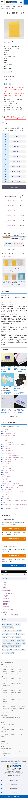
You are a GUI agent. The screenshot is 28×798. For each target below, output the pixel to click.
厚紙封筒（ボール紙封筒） (9, 435)
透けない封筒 (5, 496)
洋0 (4, 751)
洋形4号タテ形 (22, 683)
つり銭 (21, 392)
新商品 (10, 71)
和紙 (23, 640)
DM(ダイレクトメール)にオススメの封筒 (12, 485)
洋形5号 (13, 696)
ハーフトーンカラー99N (8, 630)
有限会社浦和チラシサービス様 (9, 334)
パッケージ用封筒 (6, 461)
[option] (14, 29)
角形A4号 (13, 669)
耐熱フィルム (17, 650)
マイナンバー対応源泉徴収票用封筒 (11, 455)
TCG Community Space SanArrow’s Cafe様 (19, 388)
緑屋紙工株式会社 (16, 775)
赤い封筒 (18, 646)
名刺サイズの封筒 (6, 468)
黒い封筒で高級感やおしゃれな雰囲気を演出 (13, 444)
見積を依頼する (14, 555)
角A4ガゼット (6, 719)
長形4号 (5, 680)
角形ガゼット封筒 (6, 489)
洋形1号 (13, 690)
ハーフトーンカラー (7, 627)
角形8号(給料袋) (15, 673)
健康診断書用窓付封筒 (8, 453)
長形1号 (5, 678)
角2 (9, 368)
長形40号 (5, 683)
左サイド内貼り (18, 371)
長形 (4, 585)
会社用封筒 (5, 429)
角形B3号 (21, 729)
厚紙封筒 (6, 606)
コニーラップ (17, 624)
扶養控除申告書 (6, 712)
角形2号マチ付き (15, 717)
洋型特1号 (21, 690)
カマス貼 (4, 634)
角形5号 (13, 671)
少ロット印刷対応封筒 (6, 748)
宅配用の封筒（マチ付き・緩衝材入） (12, 483)
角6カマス (21, 699)
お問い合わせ (14, 565)
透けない (4, 650)
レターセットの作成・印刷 (9, 459)
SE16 (12, 738)
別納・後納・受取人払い (8, 433)
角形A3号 (13, 729)
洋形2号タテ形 (14, 683)
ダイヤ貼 (19, 630)
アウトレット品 (12, 634)
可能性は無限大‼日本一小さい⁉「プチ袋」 (13, 492)
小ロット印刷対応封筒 (10, 615)
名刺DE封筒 (14, 734)
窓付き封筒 (5, 446)
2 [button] (15, 42)
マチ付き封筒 (5, 463)
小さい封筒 (7, 601)
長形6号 (13, 680)
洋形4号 (5, 696)
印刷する (7, 123)
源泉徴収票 (21, 708)
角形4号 (5, 671)
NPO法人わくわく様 (6, 326)
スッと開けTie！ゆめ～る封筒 (10, 487)
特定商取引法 (14, 784)
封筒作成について (14, 538)
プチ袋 (20, 734)
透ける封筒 (5, 494)
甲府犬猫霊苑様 (18, 409)
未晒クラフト (10, 643)
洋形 (4, 588)
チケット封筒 (9, 637)
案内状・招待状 (6, 476)
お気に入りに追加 (14, 187)
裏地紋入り (11, 646)
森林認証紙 (9, 624)
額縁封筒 (5, 701)
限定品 (24, 650)
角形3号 (21, 669)
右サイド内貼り (5, 412)
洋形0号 (5, 690)
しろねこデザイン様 (6, 302)
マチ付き (13, 640)
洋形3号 (21, 692)
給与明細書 (7, 590)
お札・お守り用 (6, 724)
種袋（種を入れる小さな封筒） (10, 508)
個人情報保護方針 (14, 788)
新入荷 (5, 612)
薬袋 (3, 474)
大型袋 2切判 (6, 729)
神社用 (5, 596)
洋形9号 (13, 699)
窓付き (17, 643)
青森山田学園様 (5, 295)
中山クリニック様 (5, 409)
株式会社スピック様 (6, 366)
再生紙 (19, 640)
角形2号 (21, 666)
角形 (4, 582)
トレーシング (5, 640)
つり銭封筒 (5, 440)
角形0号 (5, 666)
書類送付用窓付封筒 (7, 450)
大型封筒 (4, 466)
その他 (12, 724)
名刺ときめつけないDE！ (8, 470)
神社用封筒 (5, 472)
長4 (9, 390)
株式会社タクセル (14, 780)
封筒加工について (14, 528)
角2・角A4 (21, 751)
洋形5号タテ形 (6, 685)
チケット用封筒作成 (7, 442)
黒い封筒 (4, 646)
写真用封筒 (5, 479)
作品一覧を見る (14, 416)
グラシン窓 (18, 637)
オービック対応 (22, 706)
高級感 (10, 650)
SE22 (4, 738)
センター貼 (6, 393)
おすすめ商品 (5, 653)
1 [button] (13, 42)
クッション (5, 71)
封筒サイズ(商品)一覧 (7, 662)
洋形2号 (5, 692)
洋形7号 (5, 699)
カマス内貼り (17, 393)
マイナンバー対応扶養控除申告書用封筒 (12, 457)
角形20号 (5, 669)
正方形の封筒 (5, 498)
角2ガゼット (22, 717)
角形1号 (13, 666)
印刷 (3, 117)
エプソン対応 (6, 708)
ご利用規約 (14, 792)
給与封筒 (23, 643)
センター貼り (4, 371)
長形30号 (21, 680)
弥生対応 (13, 706)
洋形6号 (21, 696)
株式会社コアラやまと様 (7, 305)
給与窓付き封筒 (6, 448)
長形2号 (13, 678)
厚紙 (3, 637)
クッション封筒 (6, 256)
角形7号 (5, 673)
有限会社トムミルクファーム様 (9, 314)
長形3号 (24, 369)
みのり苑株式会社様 (6, 386)
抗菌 (3, 624)
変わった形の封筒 (6, 481)
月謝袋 (4, 431)
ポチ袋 (4, 437)
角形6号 (21, 671)
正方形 (5, 604)
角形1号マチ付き (7, 717)
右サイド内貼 (7, 392)
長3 (9, 369)
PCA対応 (5, 706)
